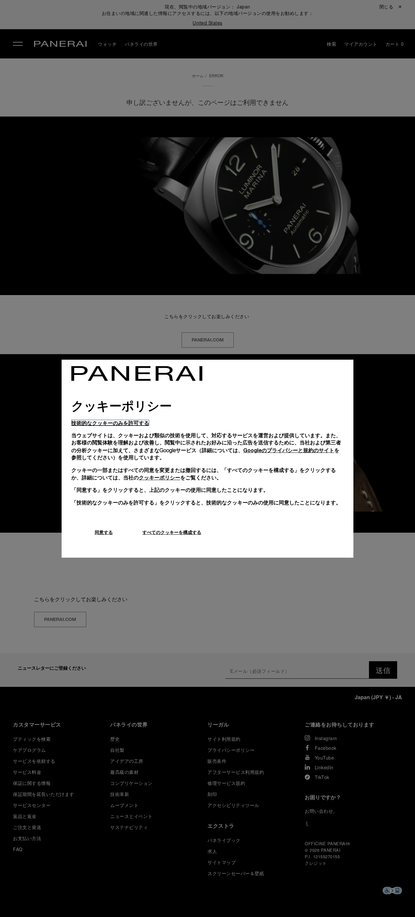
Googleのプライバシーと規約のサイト (288, 450)
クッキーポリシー (159, 477)
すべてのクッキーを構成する (171, 532)
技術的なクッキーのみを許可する (110, 423)
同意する (104, 532)
